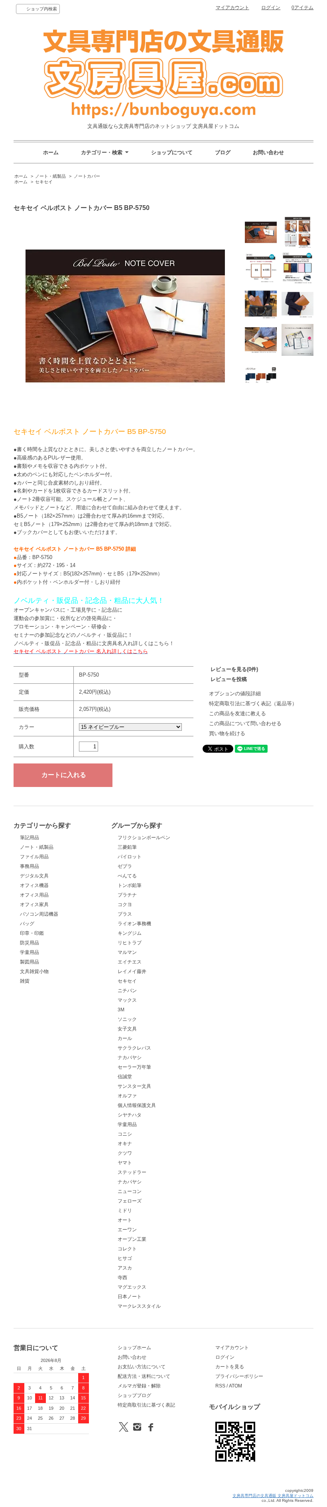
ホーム (51, 152)
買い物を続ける (227, 733)
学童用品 (29, 952)
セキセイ (44, 181)
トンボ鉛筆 (130, 885)
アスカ (125, 1268)
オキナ (125, 1143)
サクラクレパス (134, 1048)
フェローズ (130, 1201)
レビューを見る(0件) (234, 669)
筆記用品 (29, 837)
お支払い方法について (141, 1367)
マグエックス (132, 1287)
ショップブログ (134, 1395)
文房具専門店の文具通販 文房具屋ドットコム (272, 1495)
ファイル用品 (34, 856)
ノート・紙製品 (50, 176)
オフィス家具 (34, 904)
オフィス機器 (34, 885)
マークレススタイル (139, 1306)
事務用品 (29, 866)
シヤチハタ (130, 1115)
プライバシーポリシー (239, 1376)
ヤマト (125, 1163)
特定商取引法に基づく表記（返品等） (253, 703)
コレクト (127, 1249)
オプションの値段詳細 (235, 694)
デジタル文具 (34, 876)
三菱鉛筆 (127, 847)
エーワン (127, 1229)
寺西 (122, 1277)
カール (125, 1038)
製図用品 (29, 962)
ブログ (222, 152)
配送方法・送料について (144, 1376)
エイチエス (130, 962)
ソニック (127, 1019)
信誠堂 (125, 1076)
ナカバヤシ (130, 1057)
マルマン (127, 952)
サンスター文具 (134, 1086)
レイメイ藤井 (132, 971)
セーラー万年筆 (134, 1067)
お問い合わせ (268, 152)
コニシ (125, 1134)
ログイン (270, 7)
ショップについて (172, 152)
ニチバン (127, 990)
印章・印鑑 (32, 933)
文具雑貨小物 (34, 971)
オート (125, 1220)
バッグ (27, 923)
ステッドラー (132, 1172)
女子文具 (127, 1029)
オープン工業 (132, 1239)
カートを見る (229, 1367)
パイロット (130, 856)
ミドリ (125, 1210)
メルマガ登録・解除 (139, 1386)
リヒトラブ (130, 943)
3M (121, 1010)
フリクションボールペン (144, 837)
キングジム (130, 933)
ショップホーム (134, 1347)
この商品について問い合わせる (245, 723)
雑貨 (25, 981)
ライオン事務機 (134, 923)
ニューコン (130, 1191)
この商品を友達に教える (237, 713)
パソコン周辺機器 (39, 914)
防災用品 (29, 943)
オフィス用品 (34, 895)
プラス (125, 914)
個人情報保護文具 (137, 1105)
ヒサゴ (125, 1258)
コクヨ (125, 904)
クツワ (125, 1153)
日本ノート (130, 1296)
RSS (220, 1386)
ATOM (235, 1386)
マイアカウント (232, 7)
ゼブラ (125, 866)
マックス (127, 1000)
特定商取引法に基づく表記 (146, 1405)
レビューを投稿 (229, 679)
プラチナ (127, 895)
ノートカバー (87, 176)
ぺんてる (127, 876)
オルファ (127, 1096)
